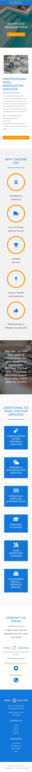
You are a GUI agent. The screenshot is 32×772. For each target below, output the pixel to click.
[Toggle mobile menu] (29, 9)
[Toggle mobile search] (25, 9)
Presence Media (19, 766)
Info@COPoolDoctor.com (16, 3)
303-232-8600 (16, 675)
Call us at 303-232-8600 (15, 2)
